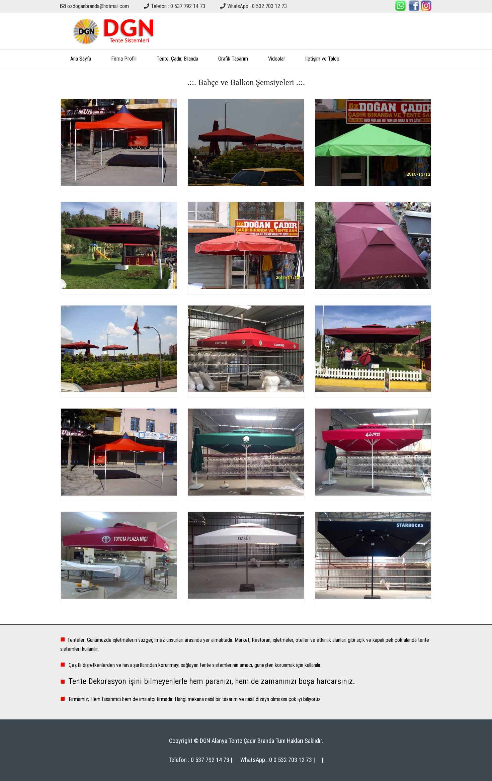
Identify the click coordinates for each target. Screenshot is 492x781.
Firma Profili (124, 59)
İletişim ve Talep (322, 59)
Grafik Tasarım (233, 59)
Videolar (276, 59)
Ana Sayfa (80, 59)
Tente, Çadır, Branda (177, 59)
